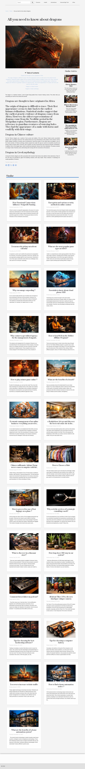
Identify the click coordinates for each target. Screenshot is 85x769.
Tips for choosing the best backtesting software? (24, 642)
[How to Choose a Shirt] (70, 78)
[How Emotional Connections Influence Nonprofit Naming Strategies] (24, 191)
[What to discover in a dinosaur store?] (70, 99)
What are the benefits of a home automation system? (24, 731)
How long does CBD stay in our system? (61, 554)
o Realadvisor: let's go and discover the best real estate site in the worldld (61, 423)
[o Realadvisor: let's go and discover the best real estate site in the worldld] (61, 410)
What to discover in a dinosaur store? (71, 105)
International (53, 2)
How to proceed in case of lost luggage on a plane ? (24, 510)
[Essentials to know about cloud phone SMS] (61, 279)
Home (6, 11)
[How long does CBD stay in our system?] (61, 541)
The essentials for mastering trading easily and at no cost (70, 127)
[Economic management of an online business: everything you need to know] (24, 410)
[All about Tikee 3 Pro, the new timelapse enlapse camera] (61, 585)
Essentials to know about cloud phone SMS (61, 291)
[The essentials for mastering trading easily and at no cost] (70, 119)
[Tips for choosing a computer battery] (61, 629)
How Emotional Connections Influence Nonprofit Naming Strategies (24, 205)
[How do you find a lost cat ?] (70, 141)
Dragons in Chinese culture (32, 86)
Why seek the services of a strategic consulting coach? (61, 510)
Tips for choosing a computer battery (61, 642)
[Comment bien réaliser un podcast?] (24, 585)
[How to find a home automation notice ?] (61, 673)
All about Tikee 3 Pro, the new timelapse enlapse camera (61, 598)
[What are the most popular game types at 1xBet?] (61, 235)
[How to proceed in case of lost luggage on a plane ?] (24, 497)
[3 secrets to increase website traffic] (24, 673)
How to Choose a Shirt (71, 85)
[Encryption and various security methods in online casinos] (61, 191)
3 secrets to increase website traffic (24, 684)
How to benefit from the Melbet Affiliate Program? (61, 337)
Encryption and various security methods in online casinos (61, 204)
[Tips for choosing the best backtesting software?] (24, 629)
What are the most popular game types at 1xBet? (61, 247)
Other (73, 2)
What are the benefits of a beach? (61, 380)
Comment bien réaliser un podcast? (24, 597)
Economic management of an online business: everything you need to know (24, 423)
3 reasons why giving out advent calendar (24, 247)
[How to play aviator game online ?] (24, 368)
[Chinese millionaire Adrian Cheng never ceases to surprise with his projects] (24, 454)
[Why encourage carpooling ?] (24, 279)
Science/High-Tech (64, 2)
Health (45, 2)
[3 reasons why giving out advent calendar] (24, 235)
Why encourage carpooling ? (24, 290)
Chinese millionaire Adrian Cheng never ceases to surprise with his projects (24, 467)
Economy (38, 2)
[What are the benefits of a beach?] (61, 368)
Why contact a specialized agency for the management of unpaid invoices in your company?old (24, 338)
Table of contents (33, 73)
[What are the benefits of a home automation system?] (24, 718)
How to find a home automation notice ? (61, 685)
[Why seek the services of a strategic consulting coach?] (61, 497)
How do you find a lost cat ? (71, 148)
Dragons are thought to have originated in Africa (32, 75)
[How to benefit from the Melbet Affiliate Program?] (61, 324)
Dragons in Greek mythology (32, 89)
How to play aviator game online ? (24, 380)
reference (10, 124)
